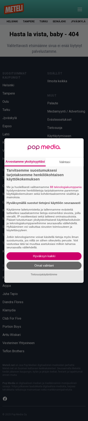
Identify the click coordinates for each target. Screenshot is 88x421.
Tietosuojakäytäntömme (44, 274)
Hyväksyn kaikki (44, 256)
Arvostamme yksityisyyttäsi (25, 161)
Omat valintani (44, 265)
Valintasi (64, 162)
